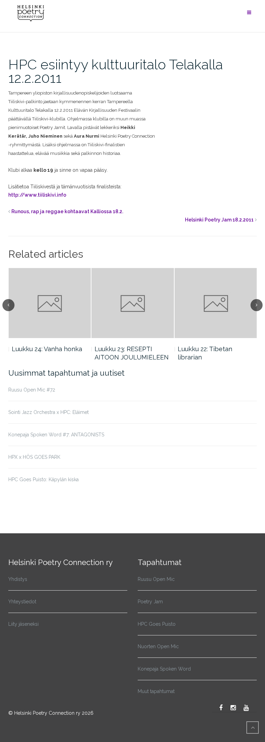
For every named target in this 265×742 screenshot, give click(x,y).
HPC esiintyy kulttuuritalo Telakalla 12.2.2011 (115, 71)
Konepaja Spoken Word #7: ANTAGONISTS (56, 434)
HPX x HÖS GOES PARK (34, 457)
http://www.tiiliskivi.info (37, 195)
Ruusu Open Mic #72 (31, 390)
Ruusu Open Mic (156, 579)
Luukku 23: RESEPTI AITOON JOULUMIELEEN (48, 353)
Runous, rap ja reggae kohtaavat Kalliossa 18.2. (67, 211)
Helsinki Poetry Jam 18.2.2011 (219, 219)
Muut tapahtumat (156, 691)
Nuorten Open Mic (158, 646)
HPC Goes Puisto (157, 624)
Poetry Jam (150, 601)
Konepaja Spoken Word (164, 669)
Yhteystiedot (22, 601)
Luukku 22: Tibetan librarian (122, 353)
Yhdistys (17, 579)
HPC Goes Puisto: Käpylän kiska (43, 479)
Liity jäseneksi (23, 624)
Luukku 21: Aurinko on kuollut (209, 353)
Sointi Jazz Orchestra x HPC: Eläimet (48, 412)
